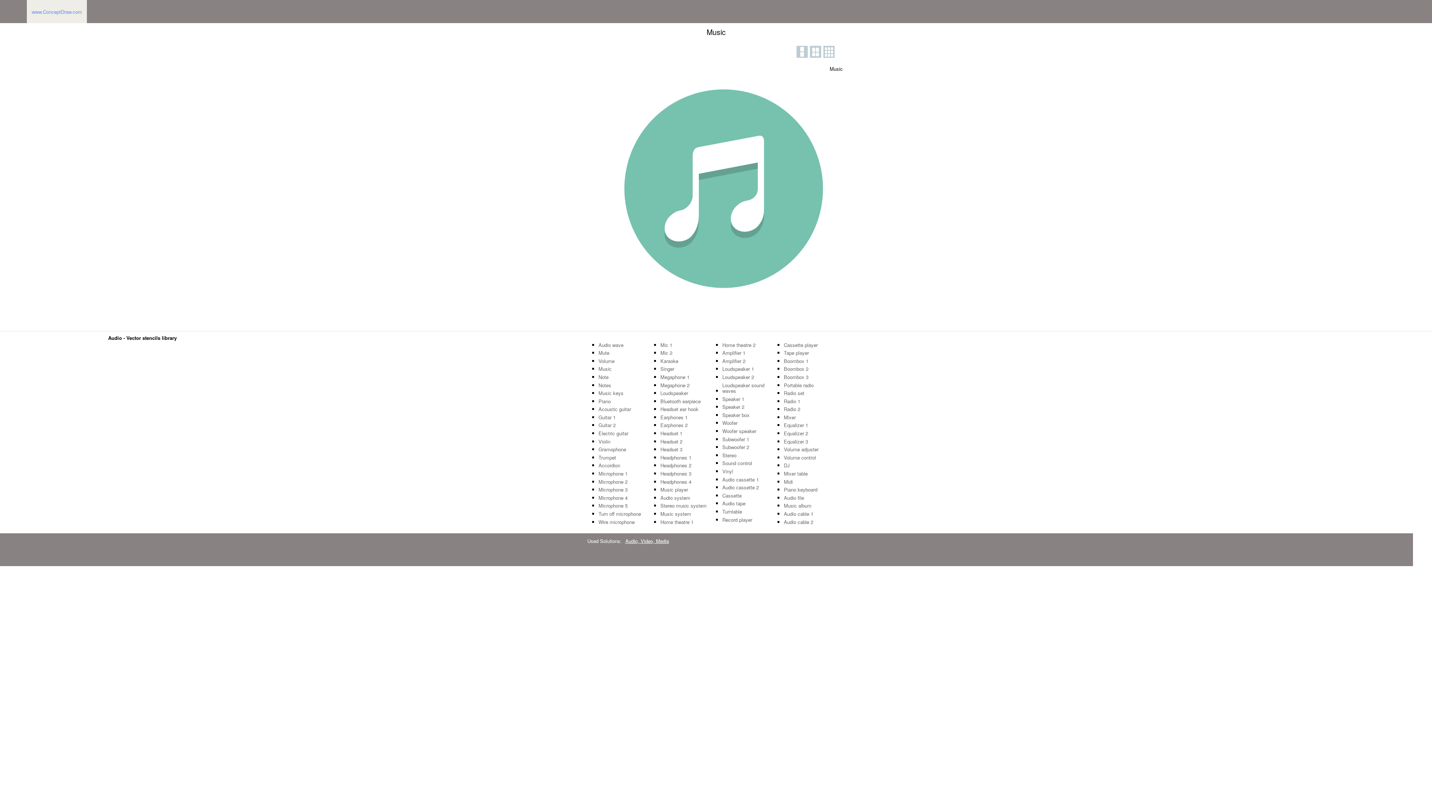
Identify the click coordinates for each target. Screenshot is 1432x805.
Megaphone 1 (675, 377)
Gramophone (612, 449)
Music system (675, 514)
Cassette (732, 496)
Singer (667, 369)
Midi (788, 482)
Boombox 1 (796, 361)
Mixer (790, 417)
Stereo (729, 455)
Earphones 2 (674, 425)
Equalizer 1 (796, 425)
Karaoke (669, 361)
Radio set (794, 393)
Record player (737, 520)
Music (605, 369)
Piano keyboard (800, 490)
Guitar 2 (607, 425)
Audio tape (733, 503)
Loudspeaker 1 (738, 369)
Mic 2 (666, 353)
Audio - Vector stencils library (142, 337)
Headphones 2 (675, 465)
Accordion (609, 465)
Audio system (675, 498)
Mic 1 (666, 345)
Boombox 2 (796, 369)
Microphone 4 (613, 498)
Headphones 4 (675, 482)
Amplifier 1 (733, 353)
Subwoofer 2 (735, 447)
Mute (604, 353)
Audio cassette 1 (740, 480)
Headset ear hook (679, 409)
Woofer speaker (739, 431)
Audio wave (611, 345)
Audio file (794, 498)
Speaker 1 (733, 399)
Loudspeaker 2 (738, 377)
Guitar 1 (607, 417)
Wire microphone (617, 522)
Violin (604, 442)
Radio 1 (792, 401)
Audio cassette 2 (740, 487)
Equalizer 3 (796, 442)
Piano (605, 401)
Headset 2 (671, 442)
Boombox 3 (796, 377)
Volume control (800, 458)
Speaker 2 (733, 407)
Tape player (796, 353)
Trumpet (607, 458)
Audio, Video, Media (647, 540)
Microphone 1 (613, 474)
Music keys (611, 393)
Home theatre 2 (739, 345)
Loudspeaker (674, 393)
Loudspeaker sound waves (743, 388)
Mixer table (796, 474)
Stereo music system (683, 506)
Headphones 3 (675, 474)
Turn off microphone (620, 514)
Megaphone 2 (675, 385)
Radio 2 (792, 409)
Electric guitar (613, 433)
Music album (797, 506)
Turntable (732, 512)
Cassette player (801, 345)
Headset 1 (671, 433)
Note (604, 377)
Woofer (730, 423)
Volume (607, 361)
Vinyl (727, 471)
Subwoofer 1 (735, 439)
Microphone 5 (613, 506)
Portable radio (799, 385)
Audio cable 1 (798, 514)
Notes (605, 385)
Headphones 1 (675, 458)
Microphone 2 (613, 482)
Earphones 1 (674, 417)
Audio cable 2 (798, 522)
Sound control (737, 463)
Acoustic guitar (615, 409)
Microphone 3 (613, 490)
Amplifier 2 (733, 361)
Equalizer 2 (796, 433)
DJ (787, 465)
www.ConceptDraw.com (57, 11)
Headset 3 (671, 449)
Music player (674, 490)
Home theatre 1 (677, 522)
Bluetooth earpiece (680, 401)
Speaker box (736, 415)
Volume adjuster (801, 449)
